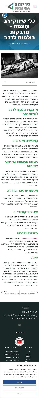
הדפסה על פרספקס (12, 354)
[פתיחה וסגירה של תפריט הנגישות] (4, 15)
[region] (19, 380)
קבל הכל (19, 382)
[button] (35, 6)
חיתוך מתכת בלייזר (12, 357)
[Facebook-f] (19, 325)
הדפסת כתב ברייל (13, 352)
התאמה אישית (19, 388)
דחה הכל (19, 393)
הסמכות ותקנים (19, 332)
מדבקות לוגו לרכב (13, 360)
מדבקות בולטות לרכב (30, 238)
